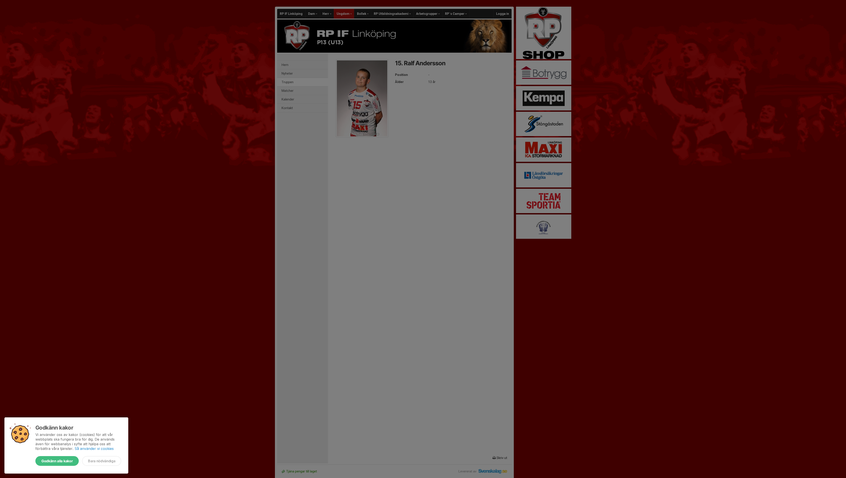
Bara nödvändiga (101, 461)
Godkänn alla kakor (57, 461)
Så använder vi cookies (94, 448)
